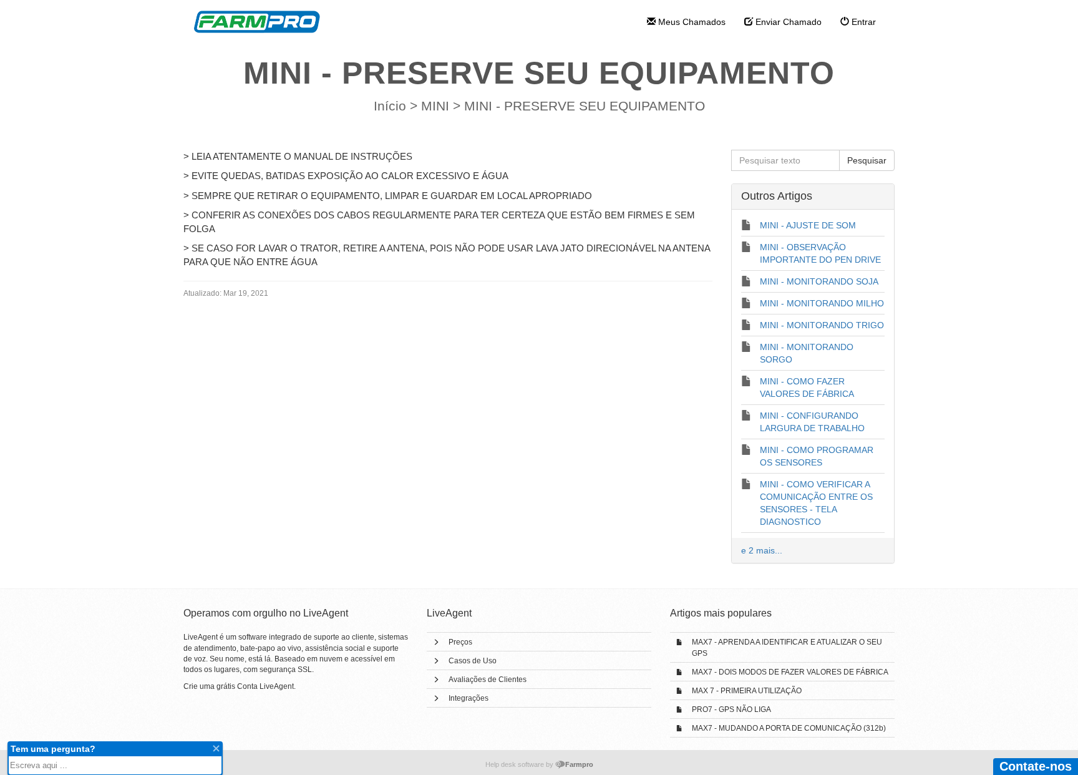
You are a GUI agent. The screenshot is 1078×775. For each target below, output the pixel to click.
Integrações (468, 698)
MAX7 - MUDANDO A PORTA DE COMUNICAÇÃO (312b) (789, 728)
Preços (460, 642)
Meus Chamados (691, 22)
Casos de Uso (473, 660)
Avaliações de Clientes (488, 679)
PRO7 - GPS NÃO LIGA (731, 709)
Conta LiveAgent (265, 686)
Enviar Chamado (787, 22)
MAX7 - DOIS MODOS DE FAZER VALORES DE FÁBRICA (790, 672)
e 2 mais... (761, 550)
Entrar (862, 22)
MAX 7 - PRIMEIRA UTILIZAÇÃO (747, 690)
